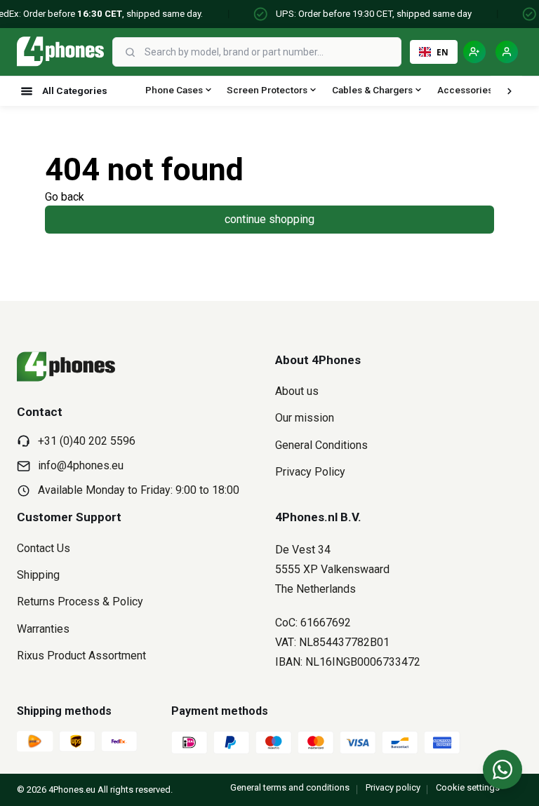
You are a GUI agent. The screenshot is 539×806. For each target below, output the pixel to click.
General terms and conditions (290, 787)
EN (442, 52)
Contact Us (43, 548)
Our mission (304, 417)
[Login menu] (506, 51)
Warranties (43, 629)
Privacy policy (393, 787)
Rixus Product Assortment (81, 655)
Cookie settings (468, 787)
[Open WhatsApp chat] (502, 769)
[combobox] (271, 52)
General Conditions (321, 445)
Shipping (38, 575)
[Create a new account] (474, 52)
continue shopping (269, 219)
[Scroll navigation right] (509, 91)
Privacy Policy (310, 471)
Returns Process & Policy (80, 601)
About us (297, 391)
